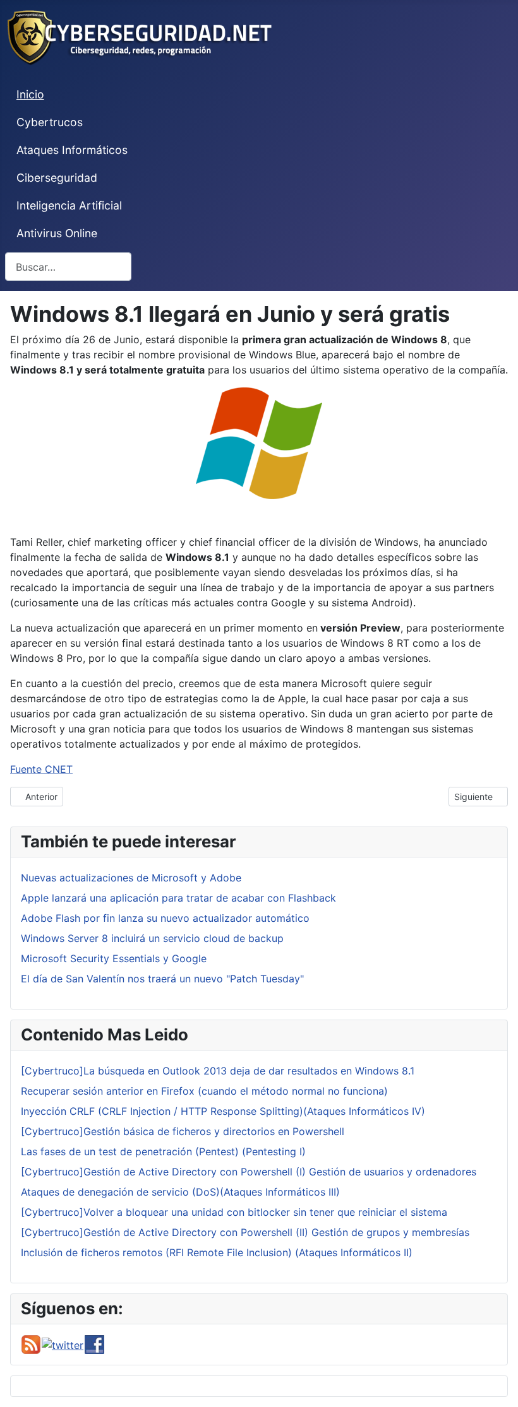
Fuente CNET (41, 769)
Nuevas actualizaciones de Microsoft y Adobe (131, 877)
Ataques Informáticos (72, 149)
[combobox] (68, 266)
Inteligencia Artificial (69, 205)
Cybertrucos (49, 122)
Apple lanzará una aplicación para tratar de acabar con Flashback (178, 898)
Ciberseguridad (56, 177)
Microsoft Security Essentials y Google (114, 958)
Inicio (30, 94)
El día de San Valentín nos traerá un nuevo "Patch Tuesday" (162, 978)
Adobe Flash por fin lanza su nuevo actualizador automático (165, 918)
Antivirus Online (56, 233)
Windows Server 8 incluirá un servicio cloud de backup (152, 938)
